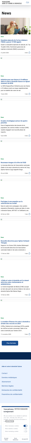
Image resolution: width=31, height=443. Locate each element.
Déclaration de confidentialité (12, 390)
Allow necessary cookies (12, 426)
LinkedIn (15, 356)
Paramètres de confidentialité (12, 394)
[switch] (25, 426)
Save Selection (15, 439)
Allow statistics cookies (11, 428)
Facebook (27, 356)
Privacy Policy (10, 421)
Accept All (25, 439)
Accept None (6, 439)
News (2, 36)
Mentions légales (8, 386)
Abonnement (6, 382)
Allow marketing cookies (11, 431)
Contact (4, 373)
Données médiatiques (9, 377)
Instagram (3, 356)
